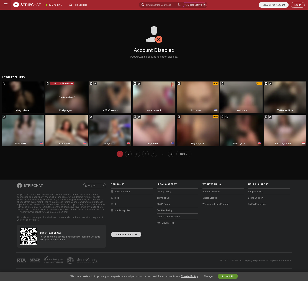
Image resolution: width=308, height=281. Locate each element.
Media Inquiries (122, 210)
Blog (116, 198)
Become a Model (211, 191)
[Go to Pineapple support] (70, 260)
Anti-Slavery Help (166, 223)
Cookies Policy (164, 210)
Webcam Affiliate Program (215, 204)
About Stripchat (122, 191)
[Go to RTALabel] (22, 260)
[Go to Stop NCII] (87, 260)
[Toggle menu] (5, 5)
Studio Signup (209, 198)
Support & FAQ (255, 191)
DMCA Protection (257, 204)
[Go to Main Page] (27, 5)
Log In (297, 5)
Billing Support (255, 198)
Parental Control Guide (168, 216)
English (92, 185)
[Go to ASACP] (35, 260)
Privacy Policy (164, 191)
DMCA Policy (163, 204)
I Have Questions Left (126, 234)
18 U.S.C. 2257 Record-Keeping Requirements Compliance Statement (255, 260)
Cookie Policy (189, 276)
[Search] (179, 4)
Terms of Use (164, 198)
